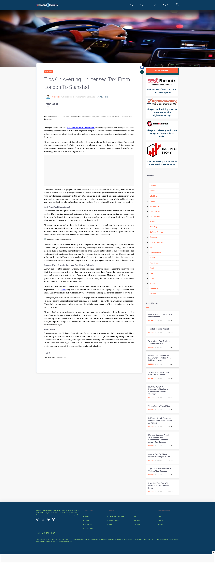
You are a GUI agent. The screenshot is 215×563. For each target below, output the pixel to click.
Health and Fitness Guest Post (62, 542)
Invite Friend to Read (162, 70)
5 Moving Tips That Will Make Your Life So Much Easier (158, 485)
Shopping (153, 283)
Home (121, 5)
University (153, 278)
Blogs (135, 516)
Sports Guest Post (125, 539)
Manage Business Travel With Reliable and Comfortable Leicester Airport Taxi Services (158, 438)
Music (152, 268)
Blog (131, 5)
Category (48, 72)
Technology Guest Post (59, 539)
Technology (154, 206)
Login (155, 5)
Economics (154, 289)
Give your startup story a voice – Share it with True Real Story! (162, 163)
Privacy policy (113, 520)
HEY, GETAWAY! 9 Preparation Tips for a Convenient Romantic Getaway (158, 390)
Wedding (153, 258)
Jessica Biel (56, 97)
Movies (152, 222)
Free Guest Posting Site (164, 539)
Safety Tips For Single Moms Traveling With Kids (159, 455)
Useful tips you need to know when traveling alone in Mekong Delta (160, 357)
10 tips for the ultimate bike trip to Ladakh (158, 373)
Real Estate (154, 263)
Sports (152, 191)
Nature (152, 201)
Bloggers (143, 5)
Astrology (153, 227)
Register (166, 5)
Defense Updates (156, 232)
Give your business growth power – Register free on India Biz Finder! (162, 133)
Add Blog (136, 524)
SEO (151, 247)
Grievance (88, 524)
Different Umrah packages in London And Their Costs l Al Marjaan (160, 420)
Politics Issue (155, 216)
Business (153, 237)
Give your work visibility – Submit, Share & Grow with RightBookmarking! (162, 112)
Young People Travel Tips (159, 406)
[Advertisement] (89, 170)
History (153, 186)
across (63, 289)
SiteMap (160, 524)
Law (151, 273)
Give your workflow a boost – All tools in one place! (162, 91)
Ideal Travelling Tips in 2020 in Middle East (160, 315)
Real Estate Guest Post (92, 539)
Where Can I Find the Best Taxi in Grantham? (159, 342)
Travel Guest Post (42, 539)
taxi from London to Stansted (81, 127)
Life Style (153, 196)
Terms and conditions (116, 516)
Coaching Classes (156, 242)
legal (110, 524)
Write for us (89, 528)
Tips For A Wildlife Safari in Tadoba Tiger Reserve (159, 470)
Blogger (151, 320)
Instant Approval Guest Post (144, 539)
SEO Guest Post (76, 539)
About (87, 516)
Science (153, 294)
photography (155, 211)
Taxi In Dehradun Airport (158, 329)
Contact (88, 520)
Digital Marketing (156, 253)
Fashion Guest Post (109, 539)
